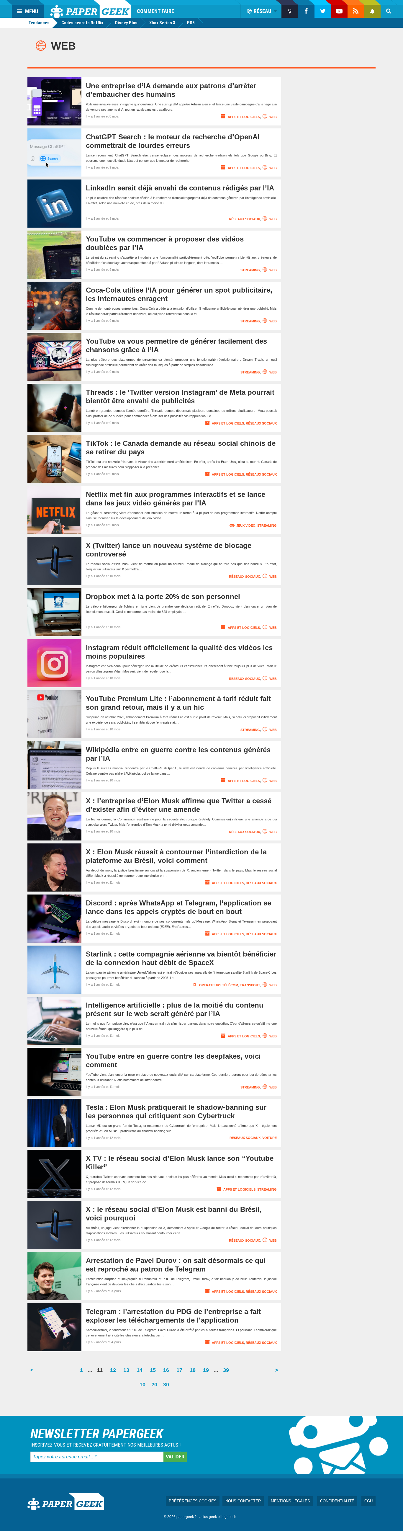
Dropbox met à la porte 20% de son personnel (163, 596)
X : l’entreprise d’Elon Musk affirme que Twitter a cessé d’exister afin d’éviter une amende (178, 805)
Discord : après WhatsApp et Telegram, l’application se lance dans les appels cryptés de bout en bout (178, 907)
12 (114, 1372)
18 (194, 1372)
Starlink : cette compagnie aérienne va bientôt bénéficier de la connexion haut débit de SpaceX (181, 958)
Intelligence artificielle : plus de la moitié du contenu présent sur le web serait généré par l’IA (174, 1009)
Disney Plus (126, 22)
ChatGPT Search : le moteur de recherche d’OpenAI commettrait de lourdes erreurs (173, 141)
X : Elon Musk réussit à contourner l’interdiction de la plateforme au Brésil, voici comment (176, 856)
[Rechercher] (389, 11)
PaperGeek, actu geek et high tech (90, 9)
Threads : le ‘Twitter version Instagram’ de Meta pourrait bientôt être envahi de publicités (180, 396)
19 (207, 1372)
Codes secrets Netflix (82, 22)
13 (127, 1372)
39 (227, 1372)
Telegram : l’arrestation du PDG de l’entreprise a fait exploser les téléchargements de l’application (173, 1316)
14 (141, 1372)
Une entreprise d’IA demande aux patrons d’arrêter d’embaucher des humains (171, 90)
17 (180, 1372)
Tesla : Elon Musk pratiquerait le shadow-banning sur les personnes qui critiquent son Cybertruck (176, 1111)
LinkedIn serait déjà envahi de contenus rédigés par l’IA (180, 188)
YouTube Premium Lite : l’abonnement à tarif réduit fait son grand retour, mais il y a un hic (178, 703)
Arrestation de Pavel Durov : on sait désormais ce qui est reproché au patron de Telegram (176, 1264)
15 (154, 1372)
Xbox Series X (162, 22)
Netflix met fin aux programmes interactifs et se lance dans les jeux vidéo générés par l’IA (175, 498)
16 (167, 1372)
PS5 (191, 22)
